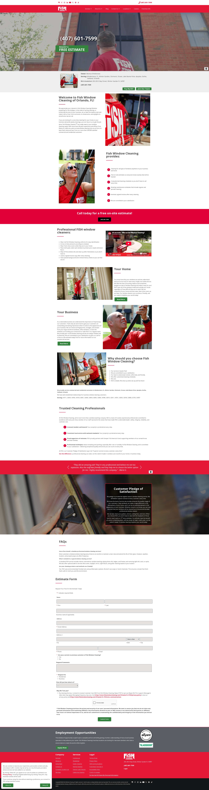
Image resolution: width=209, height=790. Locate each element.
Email (100, 653)
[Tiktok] (78, 3)
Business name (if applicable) (65, 616)
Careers (136, 9)
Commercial (76, 759)
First (58, 607)
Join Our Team (144, 89)
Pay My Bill (128, 89)
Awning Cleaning (77, 768)
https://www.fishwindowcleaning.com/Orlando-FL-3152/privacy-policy (118, 696)
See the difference (65, 454)
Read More (121, 299)
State (128, 644)
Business (62, 680)
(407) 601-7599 (146, 3)
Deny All (45, 785)
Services (87, 9)
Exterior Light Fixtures (79, 771)
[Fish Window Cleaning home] (62, 9)
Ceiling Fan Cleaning (78, 774)
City (57, 644)
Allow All (8, 785)
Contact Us (114, 9)
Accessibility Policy (94, 771)
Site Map (58, 774)
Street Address (61, 628)
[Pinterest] (76, 3)
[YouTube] (70, 3)
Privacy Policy (93, 762)
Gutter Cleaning (77, 765)
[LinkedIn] (67, 3)
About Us (98, 9)
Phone (58, 653)
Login (126, 770)
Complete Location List (62, 771)
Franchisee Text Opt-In (96, 768)
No (60, 660)
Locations (126, 9)
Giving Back (59, 765)
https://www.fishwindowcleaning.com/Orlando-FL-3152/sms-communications (95, 698)
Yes (60, 658)
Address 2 (59, 636)
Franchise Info (146, 9)
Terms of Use (93, 759)
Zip (141, 644)
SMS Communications (95, 765)
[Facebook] (62, 3)
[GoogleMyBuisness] (59, 3)
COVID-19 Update (94, 774)
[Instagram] (64, 3)
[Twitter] (73, 3)
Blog (107, 9)
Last (107, 607)
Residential (62, 678)
